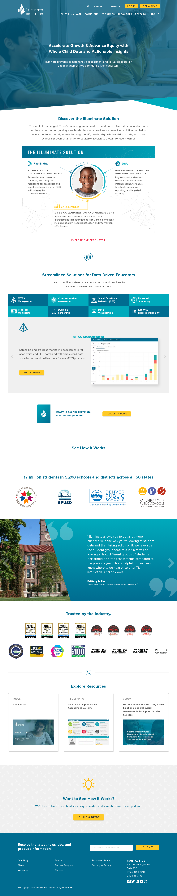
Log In (131, 6)
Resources (125, 14)
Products (108, 14)
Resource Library (101, 860)
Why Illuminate (71, 14)
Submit (148, 847)
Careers (59, 870)
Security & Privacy (101, 865)
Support (116, 6)
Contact (100, 6)
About (155, 14)
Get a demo (150, 6)
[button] (6, 560)
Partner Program (64, 865)
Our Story (23, 860)
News (21, 865)
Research (141, 14)
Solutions (92, 14)
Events (58, 860)
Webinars (23, 870)
